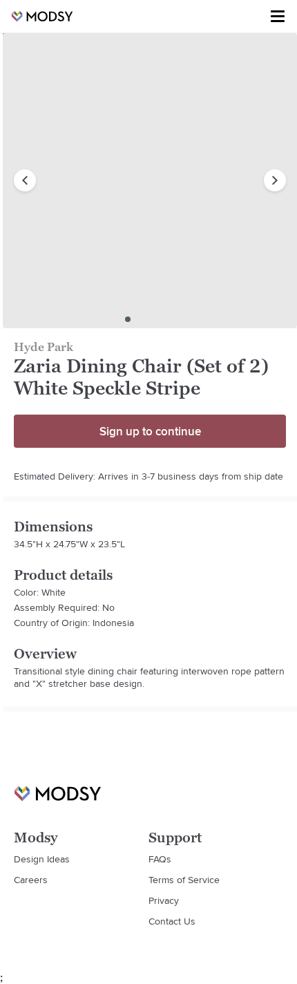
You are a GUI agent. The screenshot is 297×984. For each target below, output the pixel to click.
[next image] (275, 180)
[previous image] (25, 180)
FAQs (159, 859)
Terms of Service (184, 879)
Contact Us (171, 921)
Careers (31, 879)
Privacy (163, 900)
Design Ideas (42, 859)
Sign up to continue (150, 431)
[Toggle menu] (278, 16)
